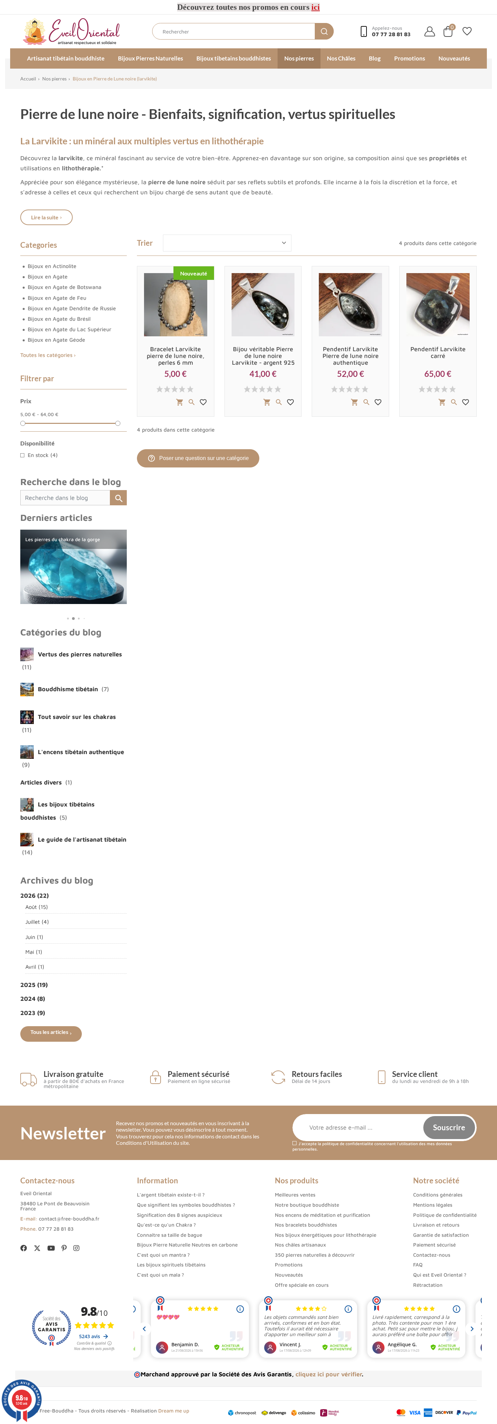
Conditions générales (438, 1195)
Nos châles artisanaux (300, 1245)
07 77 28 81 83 (56, 1229)
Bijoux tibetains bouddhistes (233, 58)
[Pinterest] (64, 1248)
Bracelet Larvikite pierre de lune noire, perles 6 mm (176, 355)
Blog (375, 58)
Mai (33, 951)
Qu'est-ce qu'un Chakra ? (166, 1225)
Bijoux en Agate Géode (56, 340)
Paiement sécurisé (434, 1245)
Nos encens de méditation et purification (322, 1215)
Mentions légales (432, 1205)
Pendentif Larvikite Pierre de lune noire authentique (351, 355)
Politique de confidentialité (445, 1215)
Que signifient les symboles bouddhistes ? (186, 1205)
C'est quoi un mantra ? (163, 1255)
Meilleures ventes (295, 1195)
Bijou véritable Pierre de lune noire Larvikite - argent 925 (263, 355)
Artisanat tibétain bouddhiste (65, 58)
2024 (32, 998)
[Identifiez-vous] (429, 31)
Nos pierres (299, 58)
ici (315, 7)
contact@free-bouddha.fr (69, 1219)
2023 (32, 1012)
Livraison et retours (436, 1225)
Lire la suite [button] (44, 217)
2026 (34, 895)
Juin (34, 937)
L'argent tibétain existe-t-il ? (171, 1195)
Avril (34, 966)
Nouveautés (454, 58)
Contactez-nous (431, 1255)
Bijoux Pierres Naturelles (150, 58)
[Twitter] (37, 1249)
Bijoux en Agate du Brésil (59, 319)
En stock (43, 455)
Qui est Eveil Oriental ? (439, 1275)
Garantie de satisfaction (441, 1235)
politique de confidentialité (347, 1143)
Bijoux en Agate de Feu (57, 298)
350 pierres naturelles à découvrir (315, 1255)
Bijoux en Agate (48, 276)
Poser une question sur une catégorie (198, 458)
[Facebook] (23, 1248)
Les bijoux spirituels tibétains (171, 1265)
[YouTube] (51, 1248)
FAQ (418, 1265)
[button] (62, 618)
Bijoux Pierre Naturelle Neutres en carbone (187, 1245)
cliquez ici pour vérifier (328, 1374)
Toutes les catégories (46, 355)
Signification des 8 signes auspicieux (179, 1215)
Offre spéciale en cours (302, 1285)
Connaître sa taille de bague (169, 1235)
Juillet (37, 921)
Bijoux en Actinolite (52, 266)
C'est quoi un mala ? (160, 1275)
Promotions (409, 58)
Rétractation (428, 1285)
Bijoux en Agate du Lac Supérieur (69, 329)
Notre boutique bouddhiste (307, 1205)
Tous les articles (49, 1032)
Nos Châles (341, 58)
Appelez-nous (391, 31)
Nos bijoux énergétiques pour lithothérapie (325, 1235)
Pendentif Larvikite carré (438, 352)
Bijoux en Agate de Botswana (64, 287)
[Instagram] (76, 1248)
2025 (34, 984)
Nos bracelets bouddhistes (306, 1225)
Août (36, 906)
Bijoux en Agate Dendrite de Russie (72, 308)
